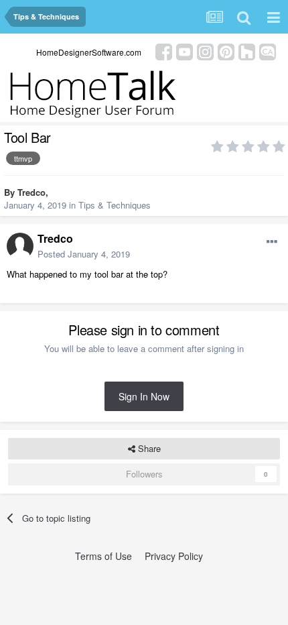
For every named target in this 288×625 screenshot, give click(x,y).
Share (148, 448)
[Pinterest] (226, 50)
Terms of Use (103, 556)
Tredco (31, 192)
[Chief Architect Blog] (267, 50)
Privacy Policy (174, 556)
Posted (84, 253)
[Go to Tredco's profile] (20, 246)
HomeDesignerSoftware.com (88, 52)
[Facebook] (163, 50)
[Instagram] (205, 50)
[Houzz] (246, 50)
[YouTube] (184, 50)
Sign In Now (144, 396)
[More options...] (272, 242)
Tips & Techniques (114, 204)
